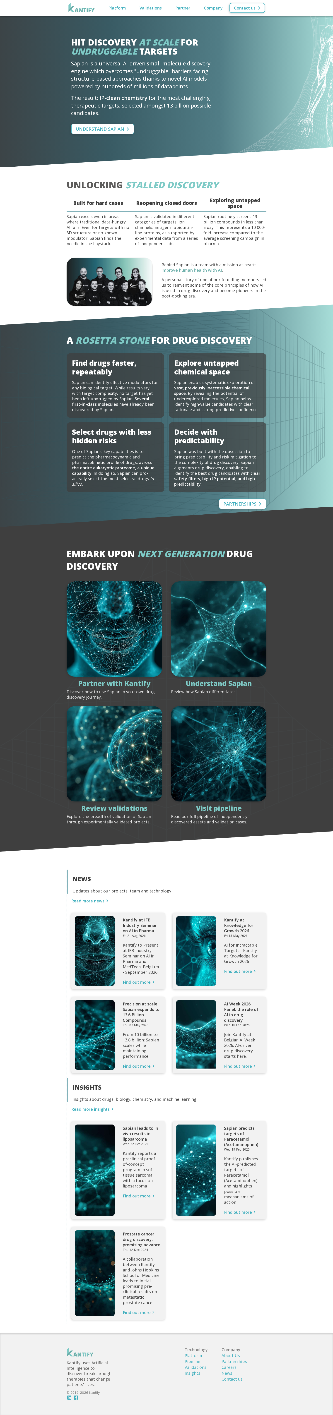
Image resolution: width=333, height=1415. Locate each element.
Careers (229, 1367)
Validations (151, 8)
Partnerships (234, 1361)
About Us (231, 1355)
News (227, 1373)
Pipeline (192, 1361)
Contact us (232, 1379)
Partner (182, 8)
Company (213, 8)
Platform (117, 8)
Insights (192, 1373)
